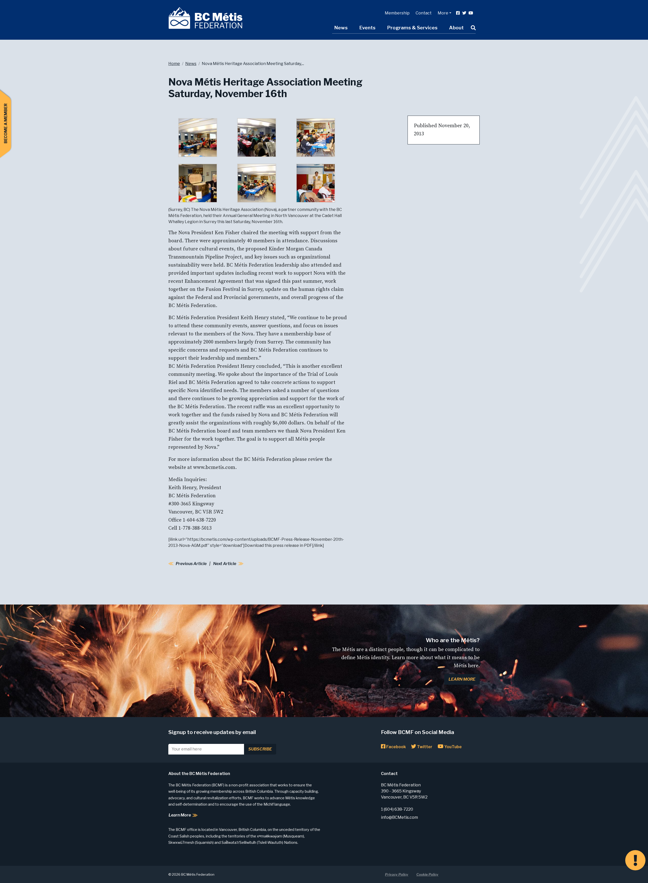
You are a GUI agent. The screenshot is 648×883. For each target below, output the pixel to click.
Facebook (396, 746)
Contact (424, 13)
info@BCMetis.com (399, 817)
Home (174, 63)
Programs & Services (412, 28)
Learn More (462, 679)
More (443, 13)
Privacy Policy (396, 874)
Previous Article (191, 563)
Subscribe (260, 749)
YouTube (452, 746)
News (341, 28)
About (456, 28)
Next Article (224, 563)
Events (367, 28)
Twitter (424, 746)
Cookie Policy (427, 874)
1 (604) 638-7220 (397, 809)
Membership (397, 13)
